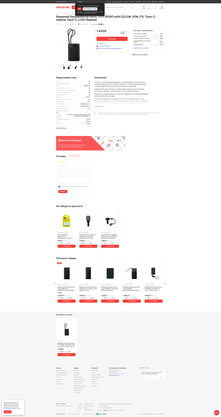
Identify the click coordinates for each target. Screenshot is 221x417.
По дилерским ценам (62, 372)
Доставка (126, 1)
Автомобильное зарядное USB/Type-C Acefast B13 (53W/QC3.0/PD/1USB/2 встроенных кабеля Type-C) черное (109, 236)
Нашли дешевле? (101, 33)
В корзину (67, 246)
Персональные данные (80, 386)
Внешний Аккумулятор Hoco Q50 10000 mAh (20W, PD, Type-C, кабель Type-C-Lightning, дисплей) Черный (153, 288)
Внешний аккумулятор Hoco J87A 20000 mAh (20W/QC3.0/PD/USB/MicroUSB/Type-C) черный (66, 288)
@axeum (86, 407)
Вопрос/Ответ (78, 383)
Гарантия (138, 1)
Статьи (93, 381)
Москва (80, 1)
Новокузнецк (122, 410)
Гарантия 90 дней (104, 46)
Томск (110, 410)
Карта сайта (77, 392)
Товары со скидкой (61, 375)
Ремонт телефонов (61, 370)
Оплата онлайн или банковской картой (110, 48)
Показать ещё (98, 106)
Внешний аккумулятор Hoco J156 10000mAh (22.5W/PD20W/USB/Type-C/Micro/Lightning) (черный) (131, 288)
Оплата (132, 1)
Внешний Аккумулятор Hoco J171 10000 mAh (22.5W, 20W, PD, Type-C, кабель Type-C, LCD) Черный (66, 344)
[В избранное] (74, 211)
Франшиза (154, 1)
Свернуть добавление (74, 155)
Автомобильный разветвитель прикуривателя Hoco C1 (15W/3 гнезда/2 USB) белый (66, 236)
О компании (94, 370)
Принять (7, 411)
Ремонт (109, 1)
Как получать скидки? (140, 55)
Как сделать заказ (117, 1)
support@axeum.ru (89, 410)
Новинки (58, 377)
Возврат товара (78, 390)
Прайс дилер (59, 383)
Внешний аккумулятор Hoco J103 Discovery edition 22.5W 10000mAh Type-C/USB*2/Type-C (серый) (88, 288)
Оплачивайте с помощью (89, 413)
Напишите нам (149, 413)
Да (79, 9)
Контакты (161, 1)
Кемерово (115, 410)
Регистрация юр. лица (97, 377)
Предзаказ (59, 379)
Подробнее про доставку (141, 48)
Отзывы (93, 372)
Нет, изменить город (90, 9)
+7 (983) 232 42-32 (61, 1)
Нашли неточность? (61, 128)
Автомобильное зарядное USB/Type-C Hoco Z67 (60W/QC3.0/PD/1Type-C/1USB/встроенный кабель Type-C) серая (88, 236)
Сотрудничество (96, 375)
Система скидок (146, 1)
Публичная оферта (79, 379)
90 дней (88, 123)
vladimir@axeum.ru (114, 375)
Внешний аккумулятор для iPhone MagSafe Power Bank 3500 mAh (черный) (109, 288)
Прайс (58, 381)
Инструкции (94, 379)
